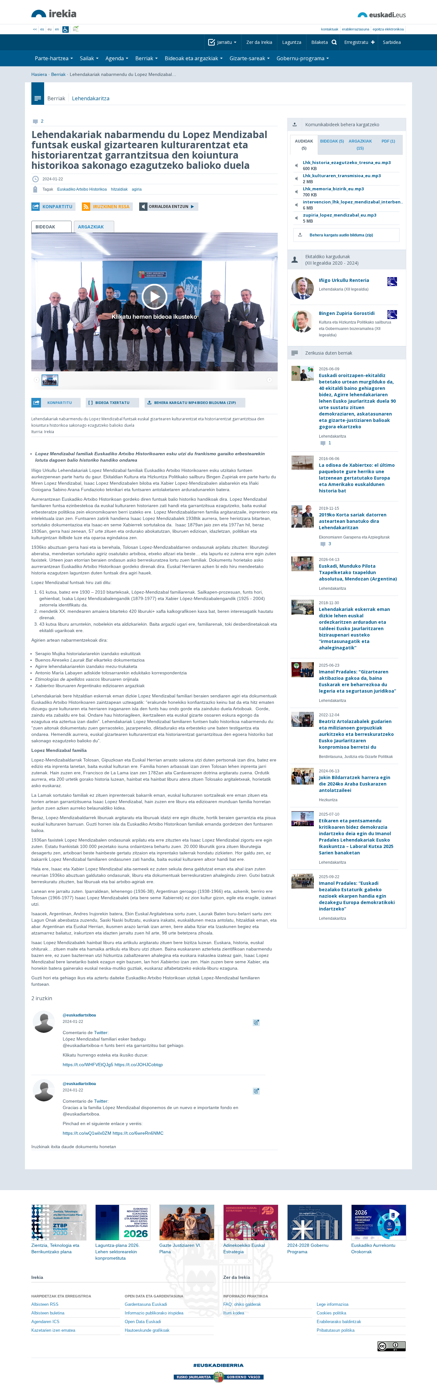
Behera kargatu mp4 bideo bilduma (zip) (195, 402)
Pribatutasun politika (335, 1330)
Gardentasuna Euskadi (146, 1304)
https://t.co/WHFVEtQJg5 (88, 1064)
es (42, 29)
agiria (137, 189)
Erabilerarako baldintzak (339, 1322)
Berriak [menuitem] (145, 58)
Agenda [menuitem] (115, 58)
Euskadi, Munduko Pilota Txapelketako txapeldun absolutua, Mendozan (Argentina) (358, 572)
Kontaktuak (329, 29)
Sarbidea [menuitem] (392, 42)
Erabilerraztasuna (355, 29)
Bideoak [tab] (332, 141)
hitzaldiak (119, 189)
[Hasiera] (53, 13)
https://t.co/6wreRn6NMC (138, 1133)
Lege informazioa (332, 1304)
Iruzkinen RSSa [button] (111, 206)
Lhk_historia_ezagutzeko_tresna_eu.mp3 (345, 162)
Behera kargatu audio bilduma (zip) (341, 235)
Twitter (100, 1032)
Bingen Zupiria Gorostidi (347, 313)
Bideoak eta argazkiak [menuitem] (192, 58)
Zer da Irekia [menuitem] (259, 42)
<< (35, 29)
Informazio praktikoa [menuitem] (245, 1296)
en (57, 29)
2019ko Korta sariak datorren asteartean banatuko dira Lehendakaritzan (352, 521)
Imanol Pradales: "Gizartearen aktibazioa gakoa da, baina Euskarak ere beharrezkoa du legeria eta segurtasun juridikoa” (357, 681)
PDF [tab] (388, 141)
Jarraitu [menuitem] (225, 42)
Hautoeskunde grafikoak (147, 1330)
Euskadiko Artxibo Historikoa (82, 189)
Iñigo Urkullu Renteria (344, 280)
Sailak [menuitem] (87, 58)
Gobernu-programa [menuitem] (301, 58)
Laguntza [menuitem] (291, 42)
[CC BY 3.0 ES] (391, 1346)
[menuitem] (322, 42)
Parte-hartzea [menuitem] (52, 58)
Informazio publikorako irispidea (154, 1313)
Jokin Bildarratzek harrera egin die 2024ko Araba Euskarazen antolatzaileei (354, 783)
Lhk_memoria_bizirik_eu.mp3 (333, 189)
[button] (53, 206)
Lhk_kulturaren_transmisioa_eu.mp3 (342, 175)
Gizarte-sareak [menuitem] (248, 58)
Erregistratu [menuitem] (356, 42)
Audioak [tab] (304, 145)
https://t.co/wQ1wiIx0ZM (87, 1133)
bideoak (45, 227)
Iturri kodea (233, 1313)
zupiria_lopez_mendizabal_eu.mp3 (339, 215)
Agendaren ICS (45, 1322)
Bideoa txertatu (112, 402)
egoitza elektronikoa (388, 29)
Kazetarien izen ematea (53, 1330)
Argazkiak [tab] (360, 145)
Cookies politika (331, 1313)
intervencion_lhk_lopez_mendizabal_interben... (345, 202)
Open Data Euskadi (143, 1322)
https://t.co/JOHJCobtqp (139, 1064)
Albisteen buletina (47, 1313)
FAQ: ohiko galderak (242, 1304)
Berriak (58, 74)
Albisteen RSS (45, 1304)
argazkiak (91, 227)
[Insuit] (65, 29)
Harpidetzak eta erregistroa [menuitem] (61, 1296)
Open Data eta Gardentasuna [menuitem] (154, 1296)
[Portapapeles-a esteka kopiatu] (256, 1021)
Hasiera (39, 74)
